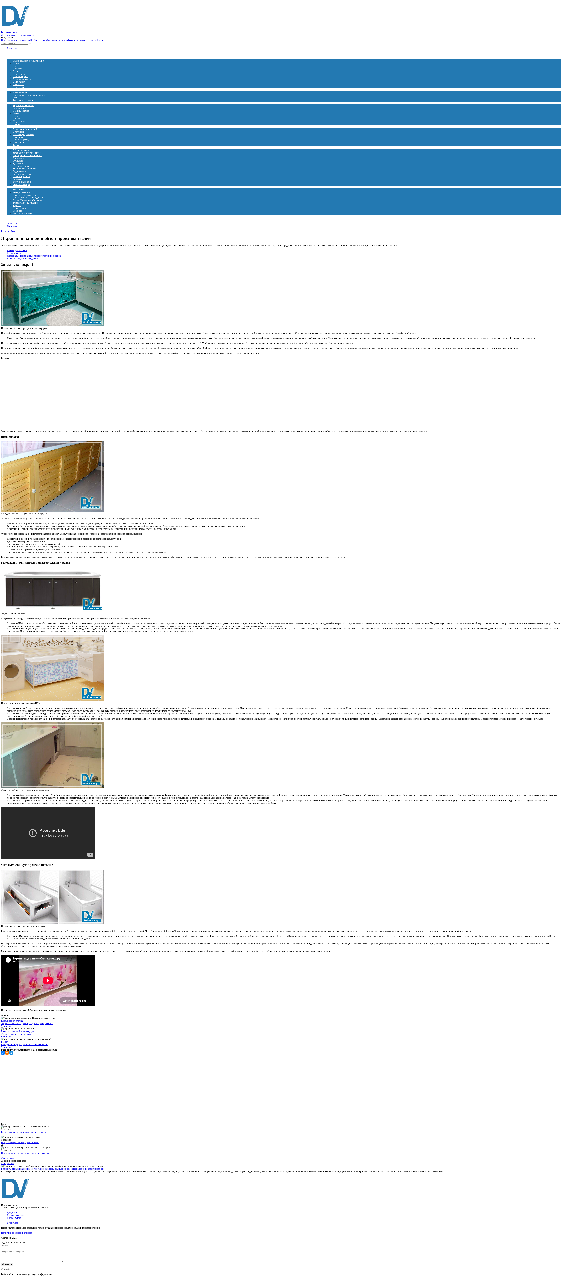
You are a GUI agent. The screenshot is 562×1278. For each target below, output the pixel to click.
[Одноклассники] (7, 1053)
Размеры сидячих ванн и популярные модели (23, 1132)
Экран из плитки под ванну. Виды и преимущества (27, 1023)
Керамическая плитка (12, 1021)
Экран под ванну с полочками (16, 1034)
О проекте (12, 223)
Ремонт (4, 1042)
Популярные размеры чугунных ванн (20, 1142)
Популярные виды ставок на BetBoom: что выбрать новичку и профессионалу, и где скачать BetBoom (52, 40)
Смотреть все (7, 1158)
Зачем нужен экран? (17, 250)
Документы (13, 1212)
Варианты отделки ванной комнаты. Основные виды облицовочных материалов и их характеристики (52, 1168)
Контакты (12, 226)
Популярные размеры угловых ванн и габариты (25, 1153)
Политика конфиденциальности (17, 1233)
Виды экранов (14, 253)
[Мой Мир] (11, 1053)
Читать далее (7, 1026)
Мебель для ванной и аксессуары (17, 1031)
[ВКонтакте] (3, 1053)
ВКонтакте (12, 48)
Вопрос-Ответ (14, 1218)
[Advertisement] (62, 395)
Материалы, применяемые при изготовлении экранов (34, 256)
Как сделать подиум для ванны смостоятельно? (24, 1044)
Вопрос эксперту (15, 1215)
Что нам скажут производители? (23, 258)
